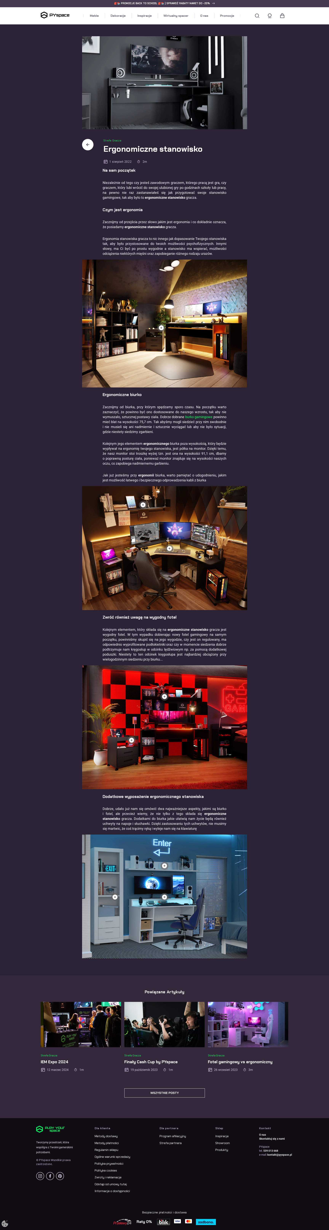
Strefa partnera (171, 1143)
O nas (262, 1134)
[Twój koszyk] (282, 16)
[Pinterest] (60, 1176)
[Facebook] (50, 1176)
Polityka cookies (106, 1170)
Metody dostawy (106, 1136)
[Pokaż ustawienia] (5, 1224)
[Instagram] (40, 1176)
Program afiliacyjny (173, 1136)
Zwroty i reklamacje (108, 1177)
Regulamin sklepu (106, 1150)
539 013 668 (270, 1150)
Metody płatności (107, 1143)
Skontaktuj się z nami (272, 1138)
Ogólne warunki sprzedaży (112, 1157)
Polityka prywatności (109, 1164)
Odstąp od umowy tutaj (111, 1184)
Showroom (222, 1143)
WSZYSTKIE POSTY (164, 1093)
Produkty (221, 1150)
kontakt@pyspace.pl (279, 1154)
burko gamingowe (199, 417)
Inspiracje (222, 1136)
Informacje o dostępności (112, 1191)
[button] (164, 3)
